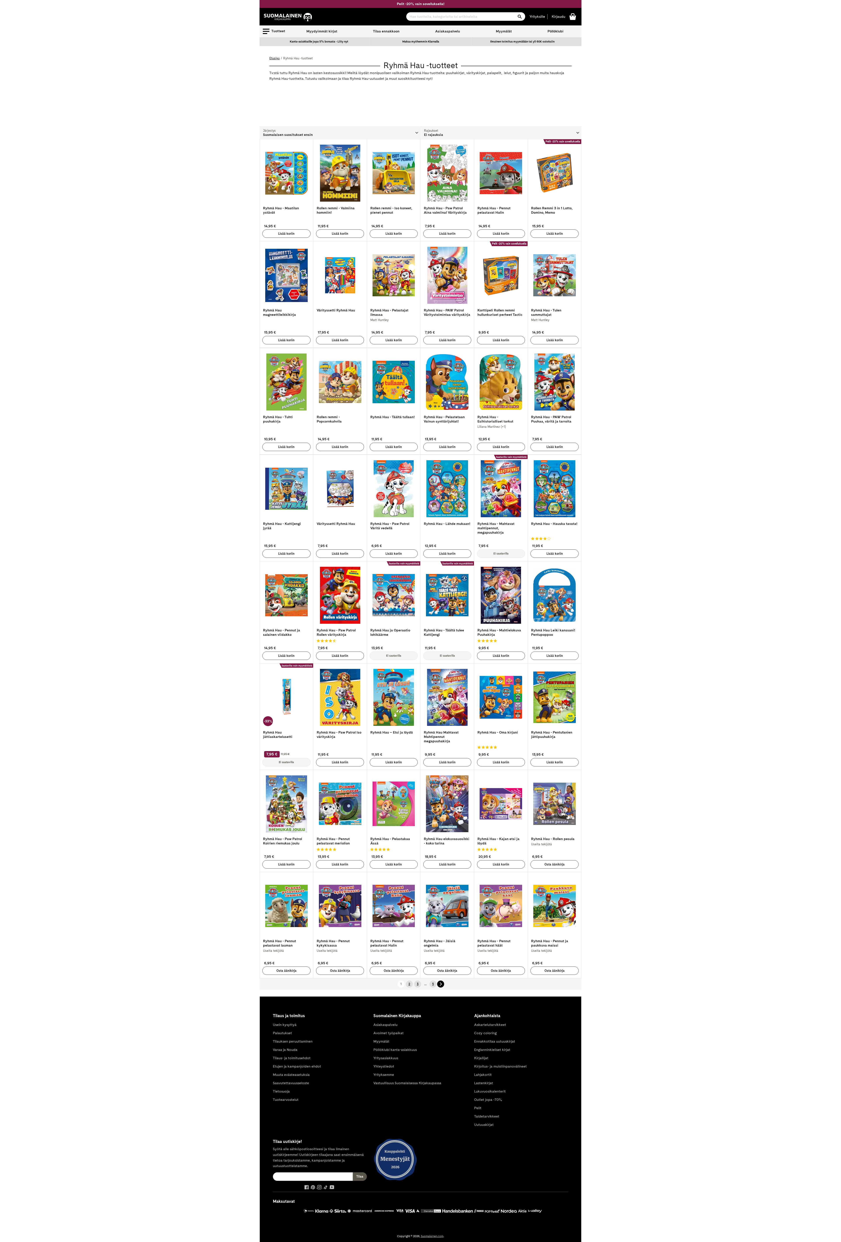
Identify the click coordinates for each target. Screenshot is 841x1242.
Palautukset (282, 1033)
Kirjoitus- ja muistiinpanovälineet (500, 1066)
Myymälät (504, 31)
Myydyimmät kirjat (321, 31)
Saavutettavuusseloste (291, 1083)
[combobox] (465, 16)
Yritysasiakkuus (385, 1058)
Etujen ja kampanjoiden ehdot (297, 1066)
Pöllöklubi (556, 31)
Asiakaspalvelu (447, 31)
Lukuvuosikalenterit (490, 1091)
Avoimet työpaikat (388, 1033)
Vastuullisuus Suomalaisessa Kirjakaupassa (407, 1083)
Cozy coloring (485, 1033)
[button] (274, 31)
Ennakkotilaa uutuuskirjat (494, 1041)
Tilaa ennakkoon (386, 31)
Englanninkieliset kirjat (492, 1050)
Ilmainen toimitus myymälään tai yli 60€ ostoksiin (522, 41)
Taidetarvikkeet (486, 1116)
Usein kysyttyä (285, 1025)
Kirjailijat (481, 1058)
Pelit (477, 1108)
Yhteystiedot (383, 1066)
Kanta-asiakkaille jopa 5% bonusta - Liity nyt (319, 41)
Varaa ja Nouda (285, 1050)
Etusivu (274, 58)
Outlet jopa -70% (488, 1100)
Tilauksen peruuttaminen (293, 1041)
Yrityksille (537, 16)
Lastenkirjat (483, 1083)
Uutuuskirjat (484, 1125)
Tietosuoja (281, 1091)
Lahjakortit (483, 1075)
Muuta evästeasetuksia (291, 1075)
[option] (319, 41)
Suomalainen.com (432, 1236)
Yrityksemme (383, 1075)
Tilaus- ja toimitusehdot (292, 1058)
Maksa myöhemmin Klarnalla (420, 41)
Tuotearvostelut (286, 1100)
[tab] (340, 133)
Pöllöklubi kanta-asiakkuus (395, 1050)
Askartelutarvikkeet (490, 1025)
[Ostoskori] (572, 16)
